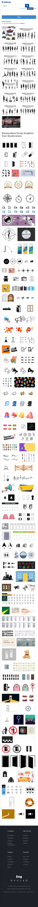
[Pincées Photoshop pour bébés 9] (28, 46)
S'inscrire (30, 8)
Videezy (9, 840)
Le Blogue (26, 862)
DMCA (25, 843)
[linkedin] (26, 880)
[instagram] (20, 880)
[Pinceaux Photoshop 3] (10, 97)
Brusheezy (10, 835)
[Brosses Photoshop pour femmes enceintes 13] (28, 72)
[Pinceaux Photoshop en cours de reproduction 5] (10, 109)
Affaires (25, 835)
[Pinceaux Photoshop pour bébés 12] (10, 72)
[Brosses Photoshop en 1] (10, 84)
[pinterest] (17, 880)
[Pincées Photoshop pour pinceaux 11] (28, 59)
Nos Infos (26, 856)
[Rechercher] (27, 5)
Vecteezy (10, 838)
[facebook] (11, 880)
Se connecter (23, 8)
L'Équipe (25, 859)
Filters (19, 17)
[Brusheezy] (6, 2)
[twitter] (14, 880)
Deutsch (10, 864)
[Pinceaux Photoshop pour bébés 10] (10, 59)
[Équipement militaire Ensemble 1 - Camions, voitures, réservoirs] (9, 33)
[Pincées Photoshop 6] (28, 109)
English (9, 856)
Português (10, 862)
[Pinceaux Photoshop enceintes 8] (10, 46)
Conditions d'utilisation (10, 892)
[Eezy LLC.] (19, 876)
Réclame (25, 838)
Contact (25, 864)
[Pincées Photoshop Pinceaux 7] (26, 33)
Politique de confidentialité (25, 892)
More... (9, 867)
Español (9, 859)
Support (25, 840)
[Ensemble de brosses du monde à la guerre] (11, 122)
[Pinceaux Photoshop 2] (28, 84)
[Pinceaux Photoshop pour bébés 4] (28, 97)
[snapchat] (23, 880)
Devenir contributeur (11, 844)
